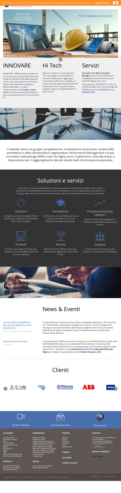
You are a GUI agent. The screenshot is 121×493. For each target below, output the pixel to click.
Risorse (60, 244)
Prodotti (21, 244)
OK (116, 3)
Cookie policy (95, 477)
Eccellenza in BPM (39, 437)
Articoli (64, 439)
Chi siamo (67, 457)
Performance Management (12, 454)
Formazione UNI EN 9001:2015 (43, 452)
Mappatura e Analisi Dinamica (43, 441)
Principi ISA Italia (38, 454)
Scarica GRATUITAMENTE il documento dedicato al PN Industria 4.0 (17, 325)
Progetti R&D (37, 456)
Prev (5, 389)
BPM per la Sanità (39, 439)
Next (115, 389)
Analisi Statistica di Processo (42, 445)
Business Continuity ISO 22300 (43, 450)
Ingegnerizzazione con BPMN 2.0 (44, 443)
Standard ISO (7, 448)
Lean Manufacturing (10, 445)
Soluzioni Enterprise (10, 469)
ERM (4, 452)
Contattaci (98, 446)
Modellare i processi (10, 439)
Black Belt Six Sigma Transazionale (44, 448)
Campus (100, 244)
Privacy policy (110, 477)
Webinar (65, 441)
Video (64, 445)
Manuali (65, 437)
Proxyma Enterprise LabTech (100, 213)
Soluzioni (21, 211)
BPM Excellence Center (41, 468)
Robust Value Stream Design (42, 447)
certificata (112, 84)
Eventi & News (67, 447)
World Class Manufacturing (12, 456)
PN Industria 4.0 (8, 437)
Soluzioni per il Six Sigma (11, 468)
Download (65, 443)
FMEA (5, 450)
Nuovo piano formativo (15, 341)
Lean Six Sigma (8, 443)
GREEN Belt (88, 349)
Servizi (36, 461)
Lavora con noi (70, 463)
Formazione (60, 211)
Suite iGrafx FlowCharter (11, 466)
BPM (4, 441)
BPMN (5, 447)
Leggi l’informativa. (102, 3)
